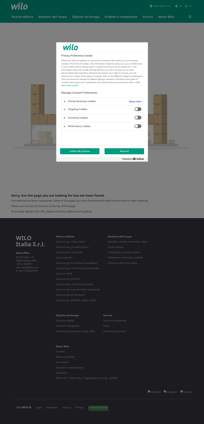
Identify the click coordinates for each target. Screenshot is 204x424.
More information (69, 85)
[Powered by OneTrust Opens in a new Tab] (134, 160)
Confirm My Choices (79, 151)
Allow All (124, 151)
